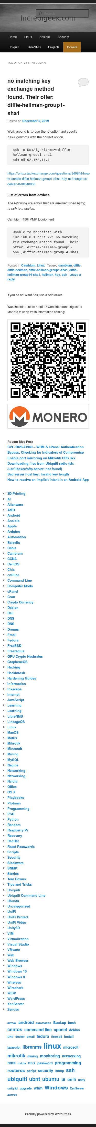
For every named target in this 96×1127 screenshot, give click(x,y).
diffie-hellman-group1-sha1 (48, 270)
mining (32, 1056)
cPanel (12, 591)
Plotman (14, 803)
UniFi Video (16, 922)
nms (11, 1063)
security (45, 1070)
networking (71, 1055)
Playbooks (15, 797)
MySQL (13, 759)
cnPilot (13, 574)
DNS (10, 618)
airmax (11, 1023)
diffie (77, 265)
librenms (32, 1046)
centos (14, 1029)
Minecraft (14, 748)
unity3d (12, 1088)
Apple (12, 526)
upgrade (26, 1088)
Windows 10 (17, 971)
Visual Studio (18, 944)
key (57, 274)
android (26, 1022)
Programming (18, 808)
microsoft (70, 1047)
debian (74, 1030)
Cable (11, 547)
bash (72, 1022)
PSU (10, 813)
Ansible (44, 36)
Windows (14, 965)
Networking (16, 770)
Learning (14, 705)
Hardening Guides (21, 678)
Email (12, 634)
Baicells (13, 542)
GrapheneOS (17, 661)
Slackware (15, 862)
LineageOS (16, 721)
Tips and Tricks (19, 884)
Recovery (14, 835)
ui (63, 1079)
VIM (10, 933)
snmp (59, 1070)
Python (13, 819)
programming (68, 1063)
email (31, 1036)
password (45, 1063)
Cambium (28, 265)
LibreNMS (34, 47)
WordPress (16, 998)
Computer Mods (20, 585)
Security (63, 36)
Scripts (13, 851)
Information (16, 683)
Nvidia (12, 781)
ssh (64, 274)
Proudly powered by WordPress (48, 1114)
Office (12, 786)
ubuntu (50, 1079)
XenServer (15, 1003)
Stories (13, 873)
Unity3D (13, 927)
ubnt (34, 1079)
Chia (11, 569)
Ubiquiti (13, 47)
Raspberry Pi (17, 830)
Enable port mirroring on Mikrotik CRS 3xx (41, 457)
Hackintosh (16, 672)
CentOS (13, 564)
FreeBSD (14, 645)
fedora (43, 1036)
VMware (13, 949)
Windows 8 (16, 976)
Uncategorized (18, 906)
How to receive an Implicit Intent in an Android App (48, 479)
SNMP (12, 868)
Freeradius (15, 650)
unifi (71, 1079)
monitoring (50, 1056)
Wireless (14, 982)
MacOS (13, 732)
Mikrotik (13, 743)
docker (20, 1036)
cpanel (60, 1029)
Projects (53, 47)
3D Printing (16, 493)
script (31, 1070)
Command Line (19, 580)
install (69, 1036)
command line (38, 1029)
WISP (11, 993)
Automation (16, 536)
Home (12, 36)
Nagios (12, 765)
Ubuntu (13, 900)
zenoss (12, 1094)
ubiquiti (17, 1079)
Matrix (12, 737)
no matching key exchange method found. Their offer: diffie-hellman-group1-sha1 (36, 97)
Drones (13, 629)
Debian (12, 607)
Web (10, 954)
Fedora (12, 640)
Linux (28, 36)
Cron (11, 596)
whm (38, 1088)
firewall (56, 1036)
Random (14, 824)
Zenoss (13, 1009)
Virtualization (18, 938)
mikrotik (16, 1055)
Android (13, 515)
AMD (11, 509)
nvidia (22, 1063)
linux (52, 1045)
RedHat (13, 840)
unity (81, 1080)
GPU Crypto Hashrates (25, 656)
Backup (59, 1022)
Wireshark (15, 987)
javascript (13, 1047)
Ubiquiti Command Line (26, 895)
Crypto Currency (20, 602)
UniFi (11, 911)
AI (9, 499)
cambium (65, 265)
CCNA (12, 558)
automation (43, 1023)
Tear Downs (16, 878)
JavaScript (15, 699)
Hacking (13, 667)
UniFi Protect (17, 916)
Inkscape (14, 688)
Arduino (13, 531)
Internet (13, 694)
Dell (10, 612)
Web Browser (17, 960)
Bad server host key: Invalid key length (38, 474)
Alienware (15, 504)
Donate (72, 47)
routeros (16, 1070)
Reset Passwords (21, 846)
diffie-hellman (17, 270)
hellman (47, 274)
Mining (12, 754)
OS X (11, 792)
